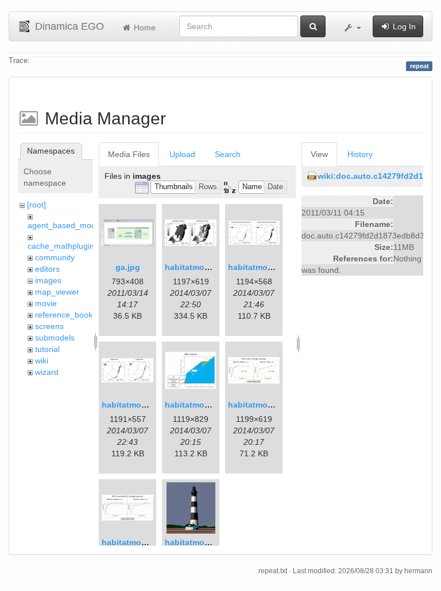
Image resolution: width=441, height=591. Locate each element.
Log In (403, 26)
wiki (41, 360)
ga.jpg (127, 267)
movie (46, 303)
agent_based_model (65, 225)
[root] (36, 204)
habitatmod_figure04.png (277, 404)
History (360, 154)
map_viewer (57, 291)
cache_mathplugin (61, 246)
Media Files (129, 154)
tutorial (47, 349)
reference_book (63, 314)
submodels (55, 337)
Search (228, 154)
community (55, 257)
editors (47, 268)
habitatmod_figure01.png (214, 267)
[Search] (313, 26)
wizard (47, 372)
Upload (182, 154)
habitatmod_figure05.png (151, 542)
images (48, 280)
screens (49, 326)
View (319, 154)
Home (143, 27)
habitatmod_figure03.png (214, 404)
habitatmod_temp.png (208, 542)
